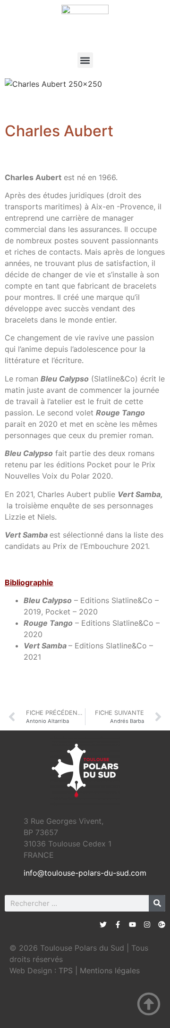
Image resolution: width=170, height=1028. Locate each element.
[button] (85, 60)
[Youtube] (132, 924)
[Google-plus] (161, 924)
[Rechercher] (157, 903)
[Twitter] (103, 924)
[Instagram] (147, 924)
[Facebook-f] (117, 924)
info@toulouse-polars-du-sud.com (85, 873)
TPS (66, 970)
